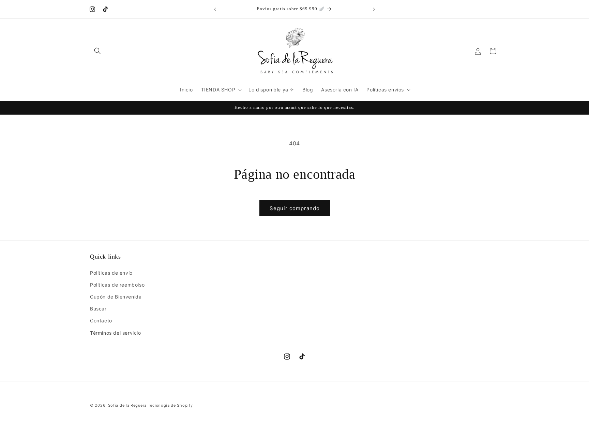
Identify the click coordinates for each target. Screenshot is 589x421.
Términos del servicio (115, 333)
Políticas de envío (111, 273)
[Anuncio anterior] (215, 9)
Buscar (98, 308)
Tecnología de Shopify (170, 405)
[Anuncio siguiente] (373, 9)
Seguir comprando (295, 208)
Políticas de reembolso (117, 285)
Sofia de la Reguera (127, 405)
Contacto (101, 320)
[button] (97, 50)
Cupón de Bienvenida (115, 297)
